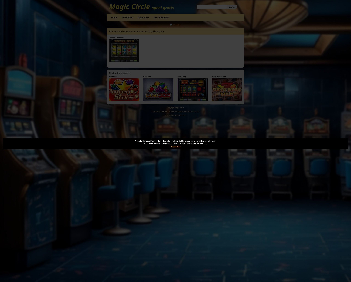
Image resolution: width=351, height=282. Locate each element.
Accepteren (176, 146)
